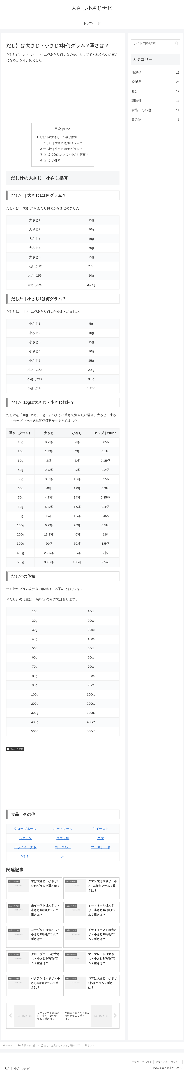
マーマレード (100, 847)
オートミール (63, 829)
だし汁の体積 (52, 160)
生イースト (101, 829)
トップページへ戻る (140, 1061)
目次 (58, 129)
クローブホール (25, 829)
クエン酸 (62, 838)
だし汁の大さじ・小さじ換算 (58, 137)
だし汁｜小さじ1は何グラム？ (62, 148)
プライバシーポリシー (168, 1061)
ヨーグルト (63, 847)
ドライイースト (25, 847)
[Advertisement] (62, 93)
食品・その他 (16, 749)
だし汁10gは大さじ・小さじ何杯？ (65, 154)
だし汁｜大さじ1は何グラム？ (62, 143)
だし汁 (25, 856)
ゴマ (100, 838)
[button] (176, 43)
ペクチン (25, 838)
